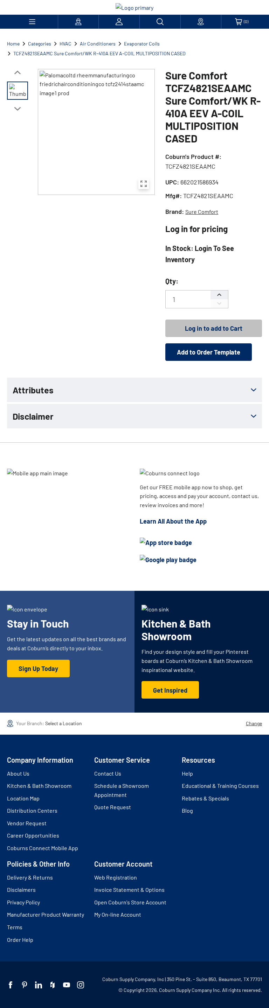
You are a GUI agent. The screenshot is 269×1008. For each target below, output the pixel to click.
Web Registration (115, 877)
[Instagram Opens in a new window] (80, 984)
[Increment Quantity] (219, 294)
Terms (14, 927)
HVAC (65, 44)
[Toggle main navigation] (32, 22)
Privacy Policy (23, 902)
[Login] (119, 22)
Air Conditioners (98, 44)
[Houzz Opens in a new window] (52, 984)
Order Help (20, 939)
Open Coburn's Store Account (130, 902)
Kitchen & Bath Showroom (39, 785)
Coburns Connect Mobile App (42, 848)
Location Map (23, 798)
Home (13, 44)
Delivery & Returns (30, 877)
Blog (187, 810)
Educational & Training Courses (220, 785)
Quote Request (112, 807)
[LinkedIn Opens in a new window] (38, 984)
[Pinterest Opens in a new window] (24, 984)
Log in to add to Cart (213, 328)
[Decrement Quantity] (219, 303)
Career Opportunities (33, 835)
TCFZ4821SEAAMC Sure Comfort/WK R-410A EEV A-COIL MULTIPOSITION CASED (99, 53)
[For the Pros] (78, 22)
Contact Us (107, 773)
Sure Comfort (201, 211)
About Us (18, 773)
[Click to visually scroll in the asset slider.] (17, 72)
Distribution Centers (32, 810)
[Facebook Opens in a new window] (10, 984)
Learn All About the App (173, 521)
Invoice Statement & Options (129, 889)
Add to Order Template (208, 352)
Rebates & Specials (205, 798)
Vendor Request (27, 823)
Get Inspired (170, 690)
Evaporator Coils (142, 44)
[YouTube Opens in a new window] (66, 984)
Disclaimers (21, 889)
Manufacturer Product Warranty (45, 914)
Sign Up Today (38, 668)
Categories (39, 44)
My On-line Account (117, 914)
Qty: (171, 281)
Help (187, 773)
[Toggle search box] (160, 22)
